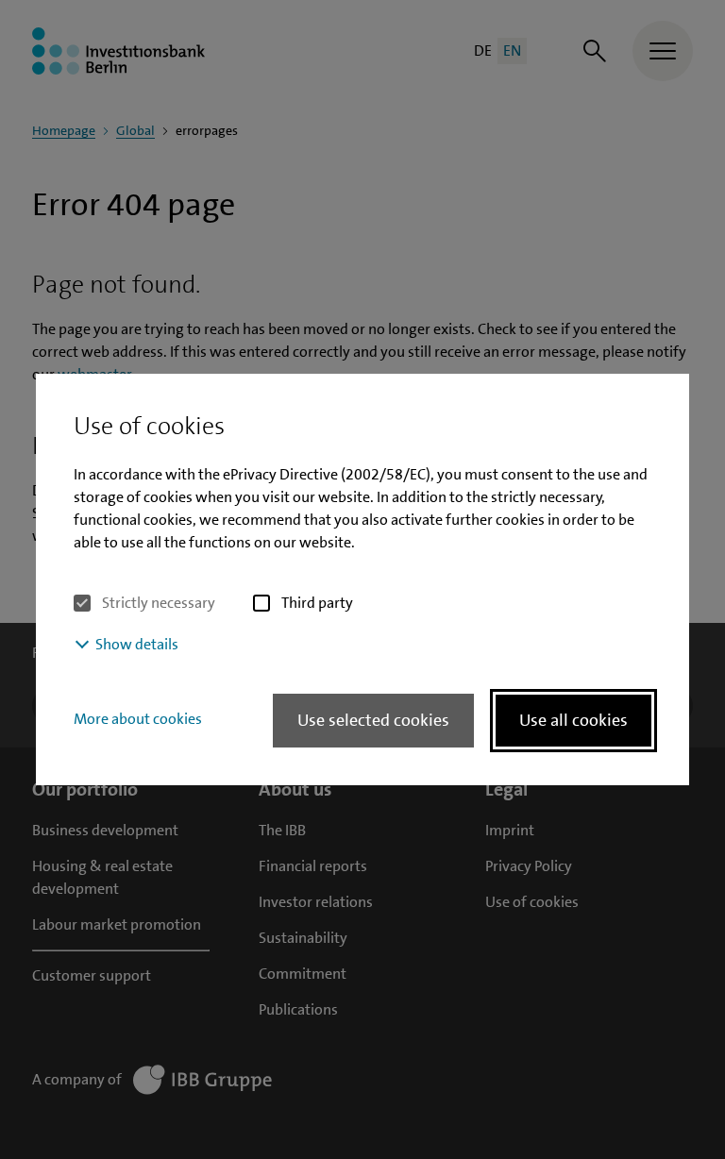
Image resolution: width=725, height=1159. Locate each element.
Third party (317, 603)
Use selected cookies (373, 720)
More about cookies (138, 719)
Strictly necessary (158, 603)
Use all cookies (573, 720)
